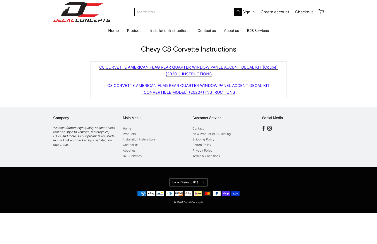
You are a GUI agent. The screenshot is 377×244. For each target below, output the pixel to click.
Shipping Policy (203, 139)
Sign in (248, 12)
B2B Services (258, 30)
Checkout (304, 12)
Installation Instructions (169, 30)
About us (231, 30)
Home (113, 30)
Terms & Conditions (206, 156)
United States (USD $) (185, 182)
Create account (275, 12)
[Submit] (238, 12)
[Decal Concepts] (82, 12)
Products (134, 30)
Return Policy (201, 145)
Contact (198, 128)
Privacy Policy (202, 150)
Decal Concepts (193, 202)
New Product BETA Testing (211, 134)
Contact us (206, 30)
